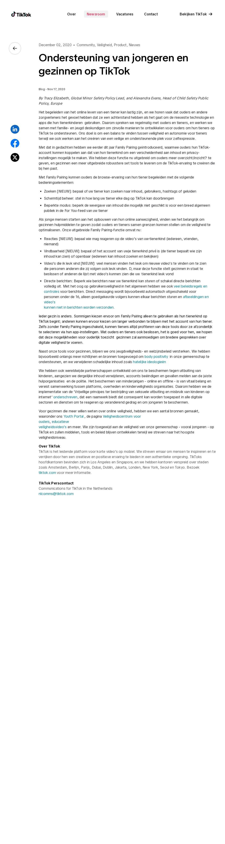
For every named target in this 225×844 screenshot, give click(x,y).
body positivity (156, 356)
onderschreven (65, 397)
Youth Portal (74, 416)
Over (71, 14)
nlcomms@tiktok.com (56, 494)
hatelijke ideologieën (149, 362)
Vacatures (124, 14)
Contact (151, 14)
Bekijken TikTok (193, 14)
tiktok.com (47, 473)
